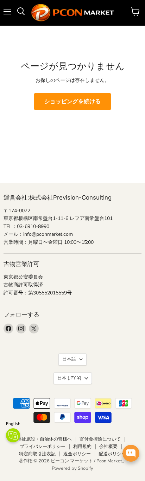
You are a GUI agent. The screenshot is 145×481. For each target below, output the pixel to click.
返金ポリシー (77, 454)
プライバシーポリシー (42, 446)
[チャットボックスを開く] (130, 453)
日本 (69, 378)
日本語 (69, 359)
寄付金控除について (100, 439)
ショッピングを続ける (72, 101)
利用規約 (82, 446)
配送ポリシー (112, 454)
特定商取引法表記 (37, 454)
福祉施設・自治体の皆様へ (44, 439)
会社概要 (108, 446)
